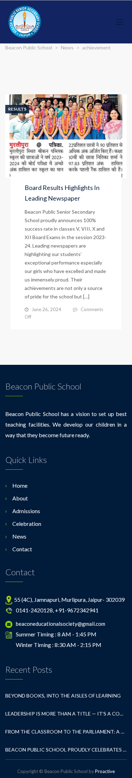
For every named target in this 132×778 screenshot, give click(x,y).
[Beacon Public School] (24, 21)
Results (17, 109)
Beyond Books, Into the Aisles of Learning (63, 696)
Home (19, 485)
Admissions (26, 510)
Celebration (26, 523)
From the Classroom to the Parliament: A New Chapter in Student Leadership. (66, 732)
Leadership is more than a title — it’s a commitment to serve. (66, 714)
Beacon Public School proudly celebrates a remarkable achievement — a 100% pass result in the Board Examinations (66, 750)
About (20, 498)
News (19, 536)
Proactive (105, 771)
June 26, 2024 (46, 309)
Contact (22, 549)
